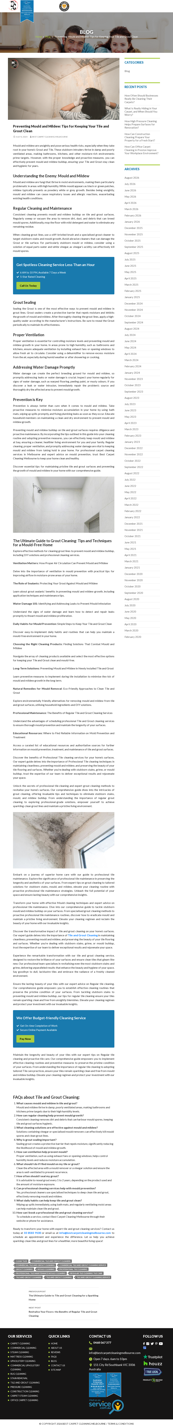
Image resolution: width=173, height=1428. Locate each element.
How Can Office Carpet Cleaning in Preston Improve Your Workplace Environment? (141, 150)
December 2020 (134, 573)
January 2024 (132, 372)
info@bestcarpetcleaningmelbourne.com (115, 1353)
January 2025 (132, 297)
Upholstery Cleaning (22, 1361)
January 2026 (132, 221)
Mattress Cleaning (21, 1356)
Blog (48, 36)
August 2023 (132, 397)
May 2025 (130, 271)
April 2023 (131, 422)
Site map (56, 1369)
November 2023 (134, 378)
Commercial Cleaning (23, 1348)
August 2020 (132, 599)
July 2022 (130, 479)
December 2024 (134, 303)
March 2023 (131, 429)
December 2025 (134, 227)
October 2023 (133, 385)
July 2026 (130, 183)
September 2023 (134, 391)
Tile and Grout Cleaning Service (93, 1277)
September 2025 (134, 246)
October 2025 (133, 240)
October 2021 (133, 536)
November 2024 (134, 309)
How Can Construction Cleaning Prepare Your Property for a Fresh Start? (140, 137)
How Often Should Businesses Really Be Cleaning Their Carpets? (141, 99)
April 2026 (131, 202)
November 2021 (134, 529)
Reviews (55, 1352)
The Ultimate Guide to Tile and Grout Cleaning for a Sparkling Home (63, 1295)
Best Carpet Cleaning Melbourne (50, 136)
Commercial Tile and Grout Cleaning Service (82, 1265)
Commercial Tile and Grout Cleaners (51, 1261)
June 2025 (130, 265)
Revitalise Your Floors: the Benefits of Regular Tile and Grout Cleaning (63, 1311)
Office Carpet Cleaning (24, 1400)
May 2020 (130, 617)
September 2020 (134, 592)
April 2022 (131, 498)
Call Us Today (28, 285)
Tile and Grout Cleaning (25, 1382)
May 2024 (130, 347)
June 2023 (130, 410)
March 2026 (131, 209)
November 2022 (134, 454)
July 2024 (130, 334)
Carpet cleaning (20, 1343)
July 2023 (130, 404)
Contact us (58, 1365)
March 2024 (131, 360)
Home (38, 36)
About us (56, 1348)
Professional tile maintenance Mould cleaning (41, 1273)
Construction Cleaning (24, 1391)
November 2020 (134, 580)
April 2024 (131, 353)
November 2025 (134, 234)
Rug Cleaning (18, 1373)
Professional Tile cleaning (73, 1269)
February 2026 (133, 215)
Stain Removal (19, 1378)
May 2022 (130, 492)
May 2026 (130, 196)
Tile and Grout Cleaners (28, 1277)
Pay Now (25, 1038)
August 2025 (132, 253)
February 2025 (133, 290)
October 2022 (133, 460)
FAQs (54, 1356)
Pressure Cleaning (21, 1387)
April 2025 (131, 278)
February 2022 (133, 510)
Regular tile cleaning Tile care (86, 1273)
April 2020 (131, 624)
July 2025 (130, 259)
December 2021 (134, 523)
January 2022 (132, 517)
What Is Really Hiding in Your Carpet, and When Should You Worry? (141, 111)
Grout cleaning (24, 1269)
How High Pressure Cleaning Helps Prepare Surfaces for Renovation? (141, 124)
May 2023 (130, 416)
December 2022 (134, 448)
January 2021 (132, 567)
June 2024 (130, 341)
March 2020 (131, 630)
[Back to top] (166, 1422)
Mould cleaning (46, 1269)
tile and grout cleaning (59, 1277)
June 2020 (130, 611)
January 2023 (132, 441)
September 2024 (134, 322)
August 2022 (132, 473)
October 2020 (133, 586)
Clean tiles (21, 1261)
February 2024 (133, 366)
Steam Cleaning (19, 1352)
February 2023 (133, 435)
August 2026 (132, 177)
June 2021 (130, 542)
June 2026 (130, 190)
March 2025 (131, 284)
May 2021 (130, 548)
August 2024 (132, 328)
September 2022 (134, 466)
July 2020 (130, 605)
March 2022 (131, 504)
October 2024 (133, 315)
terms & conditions (121, 1423)
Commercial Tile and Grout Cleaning (35, 1265)
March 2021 (131, 561)
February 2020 (133, 636)
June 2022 (130, 485)
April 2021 (131, 555)
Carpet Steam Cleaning (24, 1395)
